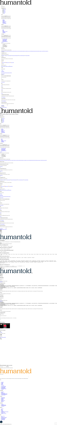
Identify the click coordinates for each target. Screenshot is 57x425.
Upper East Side (12, 62)
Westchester (11, 66)
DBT (3, 30)
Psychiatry (2, 389)
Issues (6, 16)
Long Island (8, 66)
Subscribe (7, 366)
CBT (3, 29)
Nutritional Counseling (5, 31)
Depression (4, 20)
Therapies (6, 26)
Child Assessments (5, 40)
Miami (2, 401)
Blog (1, 409)
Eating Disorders (4, 22)
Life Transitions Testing (5, 41)
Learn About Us (1, 205)
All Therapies (4, 32)
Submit (1, 267)
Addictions (2, 131)
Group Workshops (3, 412)
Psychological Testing (3, 148)
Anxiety (3, 19)
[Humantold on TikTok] (28, 375)
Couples (2, 382)
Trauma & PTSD (4, 21)
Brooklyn (3, 66)
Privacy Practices (3, 418)
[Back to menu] (0, 112)
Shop (1, 416)
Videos (2, 410)
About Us (2, 408)
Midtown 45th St (4, 62)
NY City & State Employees (4, 394)
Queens (5, 66)
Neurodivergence (4, 23)
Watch (2, 93)
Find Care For (3, 8)
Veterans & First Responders (4, 393)
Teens (2, 384)
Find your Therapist (2, 229)
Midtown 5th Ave (8, 62)
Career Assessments (5, 39)
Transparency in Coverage (4, 417)
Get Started (5, 107)
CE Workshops (2, 220)
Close (0, 113)
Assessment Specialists (3, 405)
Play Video (2, 295)
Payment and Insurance (3, 413)
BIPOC (2, 392)
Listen (2, 89)
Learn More (2, 105)
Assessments (6, 36)
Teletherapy (2, 141)
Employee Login (3, 419)
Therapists (2, 404)
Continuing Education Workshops (4, 411)
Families (2, 383)
